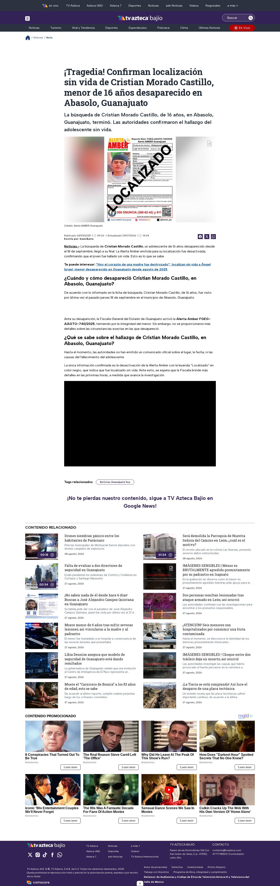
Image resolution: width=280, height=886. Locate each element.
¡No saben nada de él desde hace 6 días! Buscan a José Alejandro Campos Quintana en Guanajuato (99, 599)
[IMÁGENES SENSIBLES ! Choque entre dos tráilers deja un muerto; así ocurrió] (159, 665)
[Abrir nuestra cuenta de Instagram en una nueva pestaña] (37, 854)
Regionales (213, 5)
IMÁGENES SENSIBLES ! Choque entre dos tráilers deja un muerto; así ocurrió (216, 656)
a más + (232, 5)
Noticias (153, 5)
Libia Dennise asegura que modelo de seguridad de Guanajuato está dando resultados (95, 658)
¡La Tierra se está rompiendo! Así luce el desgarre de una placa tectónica (215, 686)
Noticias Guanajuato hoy (115, 482)
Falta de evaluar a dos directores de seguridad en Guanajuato (93, 567)
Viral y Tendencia (83, 28)
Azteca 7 (116, 5)
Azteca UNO (95, 5)
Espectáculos (138, 28)
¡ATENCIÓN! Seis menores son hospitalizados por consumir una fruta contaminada (214, 629)
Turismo (55, 28)
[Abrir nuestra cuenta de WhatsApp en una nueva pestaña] (59, 854)
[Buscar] (250, 17)
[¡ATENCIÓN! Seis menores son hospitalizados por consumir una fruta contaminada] (159, 636)
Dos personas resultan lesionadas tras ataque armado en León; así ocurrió (213, 597)
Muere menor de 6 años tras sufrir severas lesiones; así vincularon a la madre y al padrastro (99, 629)
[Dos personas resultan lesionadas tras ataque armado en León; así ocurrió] (159, 606)
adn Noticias (174, 5)
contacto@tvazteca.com (226, 850)
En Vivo (244, 28)
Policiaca (163, 28)
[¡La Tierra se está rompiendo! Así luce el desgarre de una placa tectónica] (159, 695)
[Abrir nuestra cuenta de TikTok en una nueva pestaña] (44, 854)
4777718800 (219, 854)
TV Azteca (73, 5)
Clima (184, 28)
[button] (140, 883)
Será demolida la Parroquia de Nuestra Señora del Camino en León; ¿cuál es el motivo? (214, 540)
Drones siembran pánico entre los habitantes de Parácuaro (92, 538)
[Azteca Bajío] (140, 18)
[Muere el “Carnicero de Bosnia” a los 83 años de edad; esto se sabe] (41, 695)
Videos (194, 5)
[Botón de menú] (27, 18)
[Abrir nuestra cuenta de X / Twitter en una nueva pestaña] (30, 854)
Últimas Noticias (209, 28)
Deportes (135, 5)
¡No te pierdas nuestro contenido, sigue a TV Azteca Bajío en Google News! (140, 502)
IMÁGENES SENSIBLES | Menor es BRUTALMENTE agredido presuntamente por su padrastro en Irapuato (216, 569)
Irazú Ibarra (86, 238)
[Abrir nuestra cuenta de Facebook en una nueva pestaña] (52, 854)
